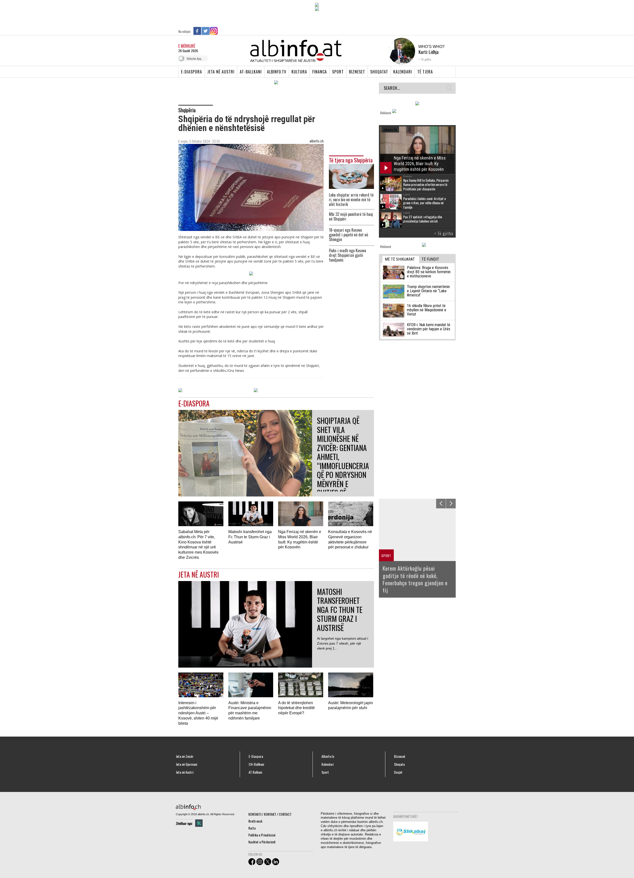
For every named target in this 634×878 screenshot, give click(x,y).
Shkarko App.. (194, 58)
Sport (338, 72)
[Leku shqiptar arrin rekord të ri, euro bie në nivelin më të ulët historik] (351, 176)
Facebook (197, 31)
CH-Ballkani (256, 764)
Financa (319, 72)
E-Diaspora (191, 72)
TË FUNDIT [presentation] (430, 259)
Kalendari (402, 72)
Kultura (299, 72)
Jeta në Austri (221, 72)
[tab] (400, 259)
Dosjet (398, 772)
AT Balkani (255, 772)
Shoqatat (379, 72)
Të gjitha (426, 59)
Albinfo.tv (276, 72)
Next (451, 503)
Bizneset (357, 72)
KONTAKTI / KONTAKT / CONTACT (269, 814)
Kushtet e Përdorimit (262, 841)
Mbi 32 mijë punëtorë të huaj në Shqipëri (351, 216)
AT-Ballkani (251, 72)
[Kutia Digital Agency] (199, 823)
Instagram (214, 31)
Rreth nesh (255, 821)
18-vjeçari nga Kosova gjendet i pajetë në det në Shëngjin (348, 235)
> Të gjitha (443, 233)
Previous (441, 503)
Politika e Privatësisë (261, 834)
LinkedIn (222, 31)
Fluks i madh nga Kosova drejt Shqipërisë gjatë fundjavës (347, 255)
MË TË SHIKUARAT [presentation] (400, 259)
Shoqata (399, 764)
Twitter (206, 31)
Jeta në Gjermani (186, 764)
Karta (252, 828)
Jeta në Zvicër (184, 756)
